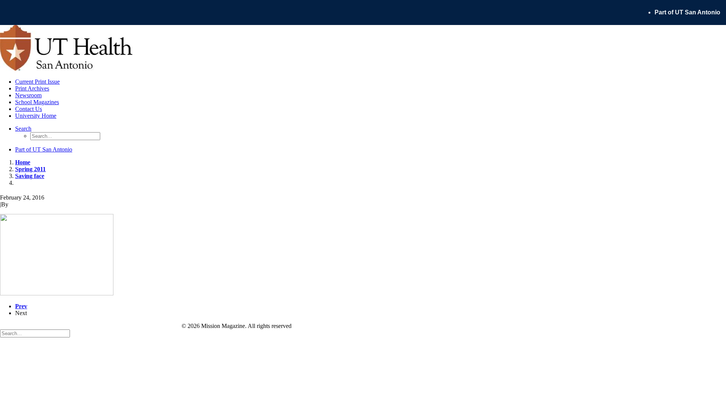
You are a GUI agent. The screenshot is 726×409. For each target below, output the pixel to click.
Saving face (29, 176)
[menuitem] (690, 12)
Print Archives (32, 88)
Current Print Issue (37, 81)
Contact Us (28, 109)
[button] (23, 128)
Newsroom (28, 95)
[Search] (35, 333)
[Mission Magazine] (363, 48)
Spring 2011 (30, 169)
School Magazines (37, 102)
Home (22, 162)
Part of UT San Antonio (687, 12)
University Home (35, 115)
